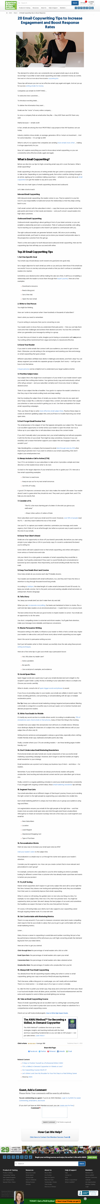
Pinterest (52, 1051)
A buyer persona (23, 369)
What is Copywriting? (71, 1180)
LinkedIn (62, 1051)
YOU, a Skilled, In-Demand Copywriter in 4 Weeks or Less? (42, 1067)
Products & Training (24, 8)
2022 (10, 13)
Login (87, 1187)
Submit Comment (49, 1122)
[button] (83, 3)
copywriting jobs (53, 78)
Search (75, 3)
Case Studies (48, 1184)
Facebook (33, 1051)
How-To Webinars (31, 1180)
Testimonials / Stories (51, 1182)
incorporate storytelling (36, 605)
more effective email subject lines (51, 411)
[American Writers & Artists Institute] (11, 5)
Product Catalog (7, 1173)
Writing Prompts (30, 1182)
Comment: (36, 1108)
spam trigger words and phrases (51, 688)
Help (66, 1173)
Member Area (89, 1173)
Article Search (30, 1175)
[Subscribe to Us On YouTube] (90, 8)
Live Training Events (8, 1180)
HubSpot (30, 587)
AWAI (30, 1077)
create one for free (66, 1106)
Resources (36, 8)
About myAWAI (89, 1175)
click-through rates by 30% (66, 448)
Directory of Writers (50, 1187)
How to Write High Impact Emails (57, 1013)
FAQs (66, 1177)
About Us (43, 8)
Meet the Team (49, 1180)
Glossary (28, 1184)
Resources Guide (31, 1173)
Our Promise (48, 1175)
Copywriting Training (9, 1175)
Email (70, 1051)
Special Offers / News (9, 1182)
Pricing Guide (29, 1177)
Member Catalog (90, 1184)
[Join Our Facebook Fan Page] (76, 8)
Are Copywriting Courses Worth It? (34, 1070)
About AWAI (48, 1173)
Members (63, 8)
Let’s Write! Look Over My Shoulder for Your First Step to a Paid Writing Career (49, 1073)
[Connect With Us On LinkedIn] (84, 8)
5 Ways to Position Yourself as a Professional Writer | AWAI (42, 1063)
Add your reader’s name (26, 852)
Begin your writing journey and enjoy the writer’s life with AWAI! (65, 1157)
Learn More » (40, 1036)
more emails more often (66, 143)
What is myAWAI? (70, 1182)
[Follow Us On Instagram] (87, 8)
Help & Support (53, 8)
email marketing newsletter (62, 785)
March (16, 13)
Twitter (43, 1051)
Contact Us (68, 1175)
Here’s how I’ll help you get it (68, 1201)
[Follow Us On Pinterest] (81, 8)
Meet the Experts (50, 1177)
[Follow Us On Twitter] (79, 8)
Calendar (88, 1180)
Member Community (91, 1177)
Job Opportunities (90, 1182)
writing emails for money (34, 86)
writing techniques (24, 647)
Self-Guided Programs (9, 1177)
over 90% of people (71, 518)
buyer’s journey (62, 279)
